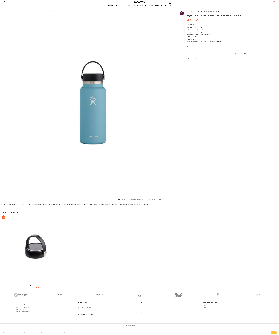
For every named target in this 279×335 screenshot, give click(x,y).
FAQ (204, 312)
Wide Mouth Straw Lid (217, 41)
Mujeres (142, 307)
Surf (142, 312)
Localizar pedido (82, 309)
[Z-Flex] (218, 294)
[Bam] (258, 294)
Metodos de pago (82, 317)
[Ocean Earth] (179, 294)
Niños (142, 309)
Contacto (205, 309)
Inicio (188, 11)
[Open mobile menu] (4, 1)
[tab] (122, 199)
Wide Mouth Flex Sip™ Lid (204, 41)
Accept (273, 332)
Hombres (143, 305)
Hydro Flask (194, 11)
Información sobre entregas (84, 307)
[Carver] (100, 294)
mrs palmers (60, 294)
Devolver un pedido (82, 305)
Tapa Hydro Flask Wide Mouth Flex (35, 285)
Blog (204, 305)
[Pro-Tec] (139, 294)
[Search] (1, 1)
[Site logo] (139, 1)
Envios (204, 307)
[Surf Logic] (21, 294)
